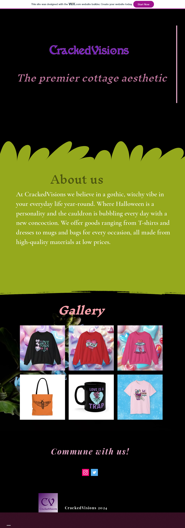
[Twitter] (94, 472)
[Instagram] (85, 472)
